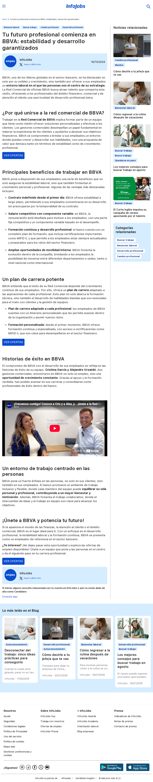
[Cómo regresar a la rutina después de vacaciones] (95, 638)
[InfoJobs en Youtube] (48, 767)
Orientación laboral (87, 726)
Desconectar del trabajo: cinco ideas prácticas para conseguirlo (19, 656)
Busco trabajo (123, 155)
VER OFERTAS (13, 155)
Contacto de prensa (125, 726)
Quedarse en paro (125, 160)
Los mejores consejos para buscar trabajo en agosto (130, 168)
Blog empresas (85, 731)
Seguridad (9, 721)
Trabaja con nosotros (52, 721)
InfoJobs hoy (47, 716)
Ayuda (7, 716)
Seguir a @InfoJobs (32, 64)
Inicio (4, 19)
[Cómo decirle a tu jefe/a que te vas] (57, 638)
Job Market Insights (85, 778)
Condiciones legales (14, 726)
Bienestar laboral (11, 27)
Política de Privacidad (15, 731)
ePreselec (66, 778)
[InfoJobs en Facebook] (35, 767)
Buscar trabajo (29, 27)
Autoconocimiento (16, 644)
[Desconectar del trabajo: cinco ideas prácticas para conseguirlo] (20, 638)
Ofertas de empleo (51, 726)
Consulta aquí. (10, 596)
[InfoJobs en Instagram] (22, 767)
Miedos (119, 65)
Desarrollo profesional (73, 27)
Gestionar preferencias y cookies (18, 753)
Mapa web (9, 746)
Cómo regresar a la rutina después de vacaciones (129, 116)
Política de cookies (14, 741)
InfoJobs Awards (86, 716)
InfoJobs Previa (49, 731)
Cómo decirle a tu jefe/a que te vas (56, 657)
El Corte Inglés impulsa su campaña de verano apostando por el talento (129, 213)
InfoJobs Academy (87, 721)
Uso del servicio (12, 736)
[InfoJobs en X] (41, 767)
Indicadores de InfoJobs (127, 716)
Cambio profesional (49, 27)
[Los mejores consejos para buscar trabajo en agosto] (133, 638)
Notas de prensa (123, 721)
